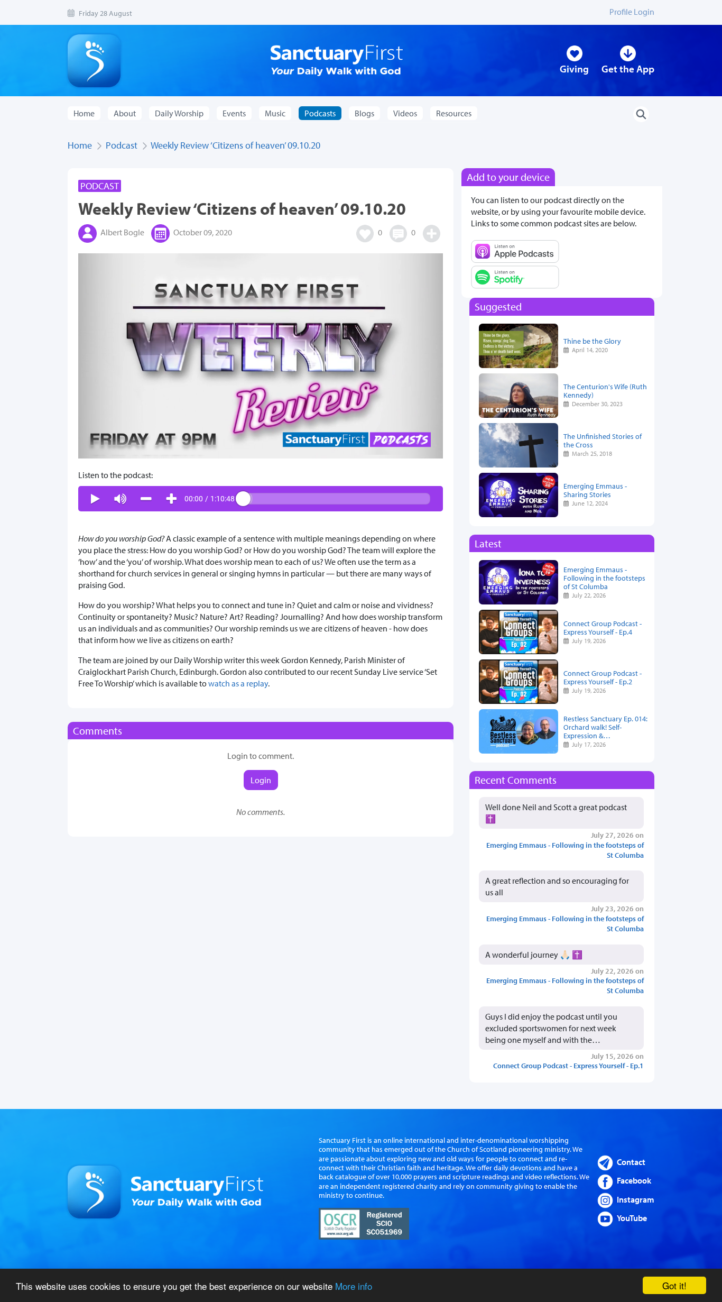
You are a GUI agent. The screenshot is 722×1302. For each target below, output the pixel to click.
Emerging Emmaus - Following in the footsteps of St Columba (604, 577)
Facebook (634, 1180)
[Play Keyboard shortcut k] (95, 498)
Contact (631, 1162)
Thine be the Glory (592, 341)
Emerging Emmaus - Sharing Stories (595, 490)
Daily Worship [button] (179, 113)
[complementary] (260, 498)
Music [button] (275, 113)
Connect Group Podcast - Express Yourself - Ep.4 (602, 627)
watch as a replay (238, 683)
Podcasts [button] (320, 113)
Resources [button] (453, 113)
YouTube (632, 1218)
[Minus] (146, 498)
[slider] (336, 498)
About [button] (125, 113)
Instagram (635, 1199)
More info (353, 1285)
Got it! (674, 1285)
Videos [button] (405, 113)
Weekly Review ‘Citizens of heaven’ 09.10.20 (235, 145)
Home (84, 113)
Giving (574, 68)
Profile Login (631, 11)
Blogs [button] (364, 113)
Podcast (121, 145)
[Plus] (171, 498)
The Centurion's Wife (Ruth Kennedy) (605, 390)
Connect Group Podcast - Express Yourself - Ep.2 (602, 677)
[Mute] (120, 498)
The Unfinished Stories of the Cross (602, 440)
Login (261, 780)
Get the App (627, 68)
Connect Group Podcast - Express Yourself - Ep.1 (568, 1065)
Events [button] (234, 113)
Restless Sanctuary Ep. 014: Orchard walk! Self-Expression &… (605, 726)
